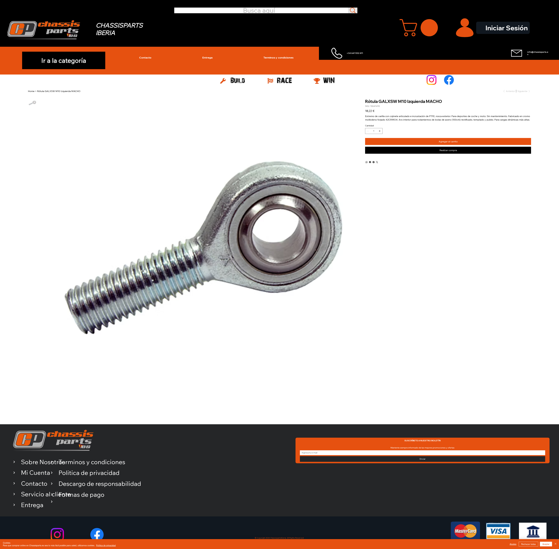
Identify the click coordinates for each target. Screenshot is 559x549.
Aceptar (546, 544)
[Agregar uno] (380, 131)
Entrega (32, 505)
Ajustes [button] (513, 544)
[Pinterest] (373, 162)
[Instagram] (431, 79)
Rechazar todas (528, 544)
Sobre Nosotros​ (43, 462)
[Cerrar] (555, 544)
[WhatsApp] (366, 162)
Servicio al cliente (46, 494)
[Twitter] (377, 162)
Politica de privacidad (89, 473)
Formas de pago (81, 494)
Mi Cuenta (35, 472)
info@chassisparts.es (537, 53)
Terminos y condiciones (92, 462)
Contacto (34, 483)
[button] (421, 27)
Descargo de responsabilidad (100, 483)
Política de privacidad (106, 545)
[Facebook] (448, 79)
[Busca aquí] (352, 10)
